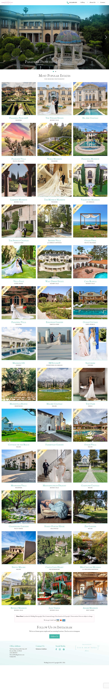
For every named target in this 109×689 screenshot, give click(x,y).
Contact (102, 2)
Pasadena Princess (40, 61)
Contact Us (13, 656)
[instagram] (60, 649)
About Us (92, 2)
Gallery (83, 2)
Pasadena (39, 64)
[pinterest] (64, 649)
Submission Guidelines (41, 649)
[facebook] (57, 649)
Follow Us (54, 636)
